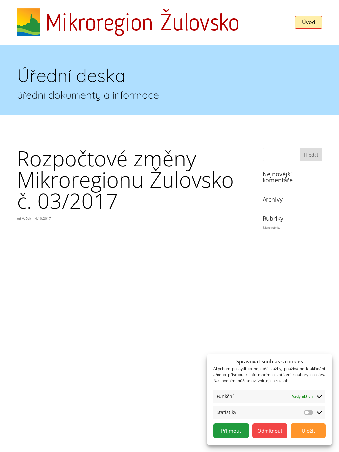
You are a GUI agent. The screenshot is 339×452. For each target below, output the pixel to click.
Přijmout (231, 431)
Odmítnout (269, 431)
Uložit (308, 431)
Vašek (26, 218)
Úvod (308, 22)
